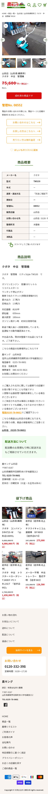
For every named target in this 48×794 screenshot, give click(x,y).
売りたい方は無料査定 (24, 139)
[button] (3, 5)
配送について (8, 634)
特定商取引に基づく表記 (13, 752)
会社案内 (6, 742)
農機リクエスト (9, 726)
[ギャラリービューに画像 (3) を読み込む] (39, 63)
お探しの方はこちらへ (24, 131)
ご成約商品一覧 (9, 768)
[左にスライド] (3, 40)
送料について (8, 628)
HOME (4, 13)
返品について (8, 641)
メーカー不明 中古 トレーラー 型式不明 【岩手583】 (36, 576)
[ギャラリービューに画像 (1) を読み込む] (9, 63)
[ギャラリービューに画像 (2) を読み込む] (24, 63)
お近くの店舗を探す (11, 763)
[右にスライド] (45, 40)
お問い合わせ (8, 747)
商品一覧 (11, 13)
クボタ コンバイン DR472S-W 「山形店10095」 (12, 532)
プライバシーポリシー (12, 757)
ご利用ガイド (8, 731)
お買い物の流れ (9, 615)
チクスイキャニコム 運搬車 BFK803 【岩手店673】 (36, 532)
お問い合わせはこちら (24, 122)
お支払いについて (10, 621)
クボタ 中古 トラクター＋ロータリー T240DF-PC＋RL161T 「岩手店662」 (12, 580)
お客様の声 (7, 737)
